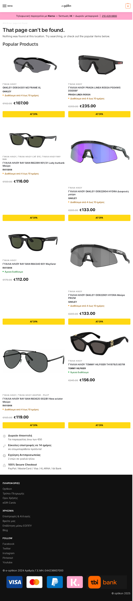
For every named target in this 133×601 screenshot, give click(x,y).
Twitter (7, 548)
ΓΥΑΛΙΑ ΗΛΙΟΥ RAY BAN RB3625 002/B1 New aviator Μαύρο (33, 400)
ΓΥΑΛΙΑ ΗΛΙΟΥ (9, 84)
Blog (5, 530)
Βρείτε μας (9, 521)
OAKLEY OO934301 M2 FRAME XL (22, 87)
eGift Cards (9, 502)
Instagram (9, 553)
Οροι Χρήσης (10, 498)
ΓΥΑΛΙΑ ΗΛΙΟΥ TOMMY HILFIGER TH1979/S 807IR (96, 364)
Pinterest (8, 557)
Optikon (7, 488)
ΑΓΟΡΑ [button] (33, 321)
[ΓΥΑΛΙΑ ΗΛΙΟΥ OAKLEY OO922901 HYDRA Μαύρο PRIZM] (99, 257)
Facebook (8, 543)
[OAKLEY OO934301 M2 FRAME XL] (34, 65)
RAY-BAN (7, 170)
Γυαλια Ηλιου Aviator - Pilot (33, 395)
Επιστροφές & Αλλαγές (16, 516)
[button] (127, 6)
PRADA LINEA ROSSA (79, 94)
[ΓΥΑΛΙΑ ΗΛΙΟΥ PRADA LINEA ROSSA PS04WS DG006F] (99, 65)
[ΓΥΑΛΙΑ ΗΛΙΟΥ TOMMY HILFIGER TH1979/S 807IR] (99, 344)
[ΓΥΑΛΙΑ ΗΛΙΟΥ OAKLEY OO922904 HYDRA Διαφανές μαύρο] (99, 154)
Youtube (7, 562)
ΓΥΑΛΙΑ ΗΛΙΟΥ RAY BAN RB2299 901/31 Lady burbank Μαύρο (34, 164)
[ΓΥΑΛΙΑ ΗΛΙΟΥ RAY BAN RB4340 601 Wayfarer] (34, 241)
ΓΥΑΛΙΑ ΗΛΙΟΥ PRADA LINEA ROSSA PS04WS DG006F (94, 89)
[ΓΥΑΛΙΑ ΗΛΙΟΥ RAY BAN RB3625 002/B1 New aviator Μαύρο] (34, 361)
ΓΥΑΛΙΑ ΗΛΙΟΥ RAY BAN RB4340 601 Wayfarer (29, 264)
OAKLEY (7, 91)
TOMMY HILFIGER (77, 368)
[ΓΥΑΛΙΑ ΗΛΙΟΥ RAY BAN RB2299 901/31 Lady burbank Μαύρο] (34, 138)
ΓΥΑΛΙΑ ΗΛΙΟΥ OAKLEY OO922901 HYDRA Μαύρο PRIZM (96, 297)
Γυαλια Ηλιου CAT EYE (29, 157)
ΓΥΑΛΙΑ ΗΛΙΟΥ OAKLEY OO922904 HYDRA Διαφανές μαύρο (98, 193)
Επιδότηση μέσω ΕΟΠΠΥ (17, 525)
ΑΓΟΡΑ (33, 114)
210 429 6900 (109, 16)
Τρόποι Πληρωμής (13, 493)
